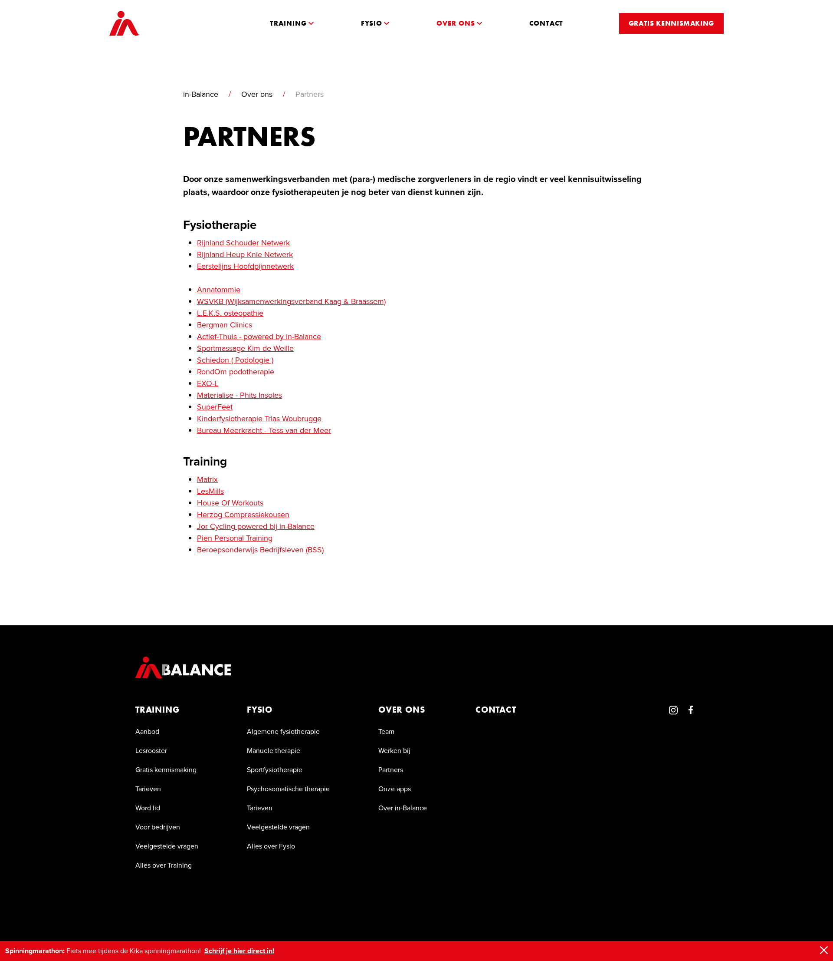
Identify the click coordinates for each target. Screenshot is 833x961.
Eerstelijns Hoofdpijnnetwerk (245, 266)
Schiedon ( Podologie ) (235, 360)
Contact (496, 709)
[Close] (824, 950)
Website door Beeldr (660, 914)
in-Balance (200, 94)
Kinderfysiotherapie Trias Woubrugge (259, 418)
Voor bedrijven (157, 827)
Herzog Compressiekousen (243, 514)
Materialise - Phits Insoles (239, 395)
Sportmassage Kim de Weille (245, 348)
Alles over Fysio (271, 846)
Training (157, 709)
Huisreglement (244, 914)
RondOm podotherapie (235, 371)
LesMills (210, 491)
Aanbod (147, 731)
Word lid (147, 808)
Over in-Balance (402, 808)
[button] (292, 23)
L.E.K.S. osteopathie (230, 313)
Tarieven (148, 789)
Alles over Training (163, 865)
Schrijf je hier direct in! (239, 951)
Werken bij (394, 751)
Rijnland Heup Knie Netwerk (245, 254)
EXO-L (207, 383)
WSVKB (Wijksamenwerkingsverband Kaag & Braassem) (291, 301)
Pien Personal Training (234, 538)
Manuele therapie (273, 751)
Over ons (256, 94)
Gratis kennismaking (166, 770)
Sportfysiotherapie (274, 770)
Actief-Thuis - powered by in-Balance (259, 336)
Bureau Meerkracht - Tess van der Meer (264, 430)
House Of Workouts (230, 503)
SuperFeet (215, 407)
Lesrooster (151, 751)
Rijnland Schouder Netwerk (243, 242)
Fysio (259, 709)
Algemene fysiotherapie (283, 731)
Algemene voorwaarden (171, 914)
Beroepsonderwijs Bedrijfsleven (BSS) (260, 549)
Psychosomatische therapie (288, 789)
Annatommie (218, 289)
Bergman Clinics (224, 324)
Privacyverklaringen (310, 914)
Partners (390, 770)
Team (386, 731)
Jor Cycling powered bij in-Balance (256, 526)
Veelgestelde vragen (166, 846)
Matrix (207, 479)
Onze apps (394, 789)
